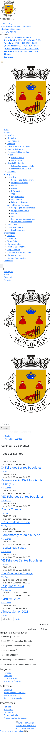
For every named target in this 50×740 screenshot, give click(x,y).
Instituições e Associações (18, 146)
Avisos (14, 188)
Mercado (11, 143)
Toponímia (12, 241)
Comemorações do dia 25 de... (21, 535)
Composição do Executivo (22, 180)
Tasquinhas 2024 (12, 586)
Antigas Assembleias (20, 210)
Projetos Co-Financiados (18, 152)
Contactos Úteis (14, 244)
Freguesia (8, 132)
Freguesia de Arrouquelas (11, 731)
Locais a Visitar (17, 157)
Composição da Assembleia (23, 207)
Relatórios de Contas (20, 202)
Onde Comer (16, 160)
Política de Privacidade (26, 725)
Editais (14, 185)
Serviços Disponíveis (16, 230)
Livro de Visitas (14, 255)
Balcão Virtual (13, 224)
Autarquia (8, 174)
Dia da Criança (11, 509)
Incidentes (12, 238)
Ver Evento (6, 471)
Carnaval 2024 (11, 599)
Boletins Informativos (16, 247)
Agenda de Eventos (15, 149)
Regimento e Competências (23, 219)
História (10, 135)
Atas (13, 194)
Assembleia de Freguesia (18, 205)
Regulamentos (17, 196)
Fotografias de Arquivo (21, 168)
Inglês (6, 274)
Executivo (11, 177)
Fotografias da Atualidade (22, 166)
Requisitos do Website (24, 728)
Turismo (11, 155)
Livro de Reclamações (16, 258)
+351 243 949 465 (9, 32)
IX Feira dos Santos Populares (21, 467)
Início (6, 129)
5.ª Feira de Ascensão (15, 522)
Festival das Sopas (13, 548)
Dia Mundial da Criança (17, 573)
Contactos (8, 260)
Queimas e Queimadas (11, 29)
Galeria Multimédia (15, 163)
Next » (17, 619)
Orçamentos (16, 199)
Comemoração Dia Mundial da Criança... (21, 482)
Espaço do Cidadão (15, 227)
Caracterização (14, 141)
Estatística (11, 171)
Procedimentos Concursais (19, 252)
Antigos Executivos (19, 182)
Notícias (11, 235)
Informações (16, 191)
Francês (7, 280)
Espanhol (8, 277)
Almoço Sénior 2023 (14, 611)
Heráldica (11, 138)
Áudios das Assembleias (21, 221)
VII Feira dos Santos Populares (21, 560)
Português (8, 271)
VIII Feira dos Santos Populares (22, 496)
